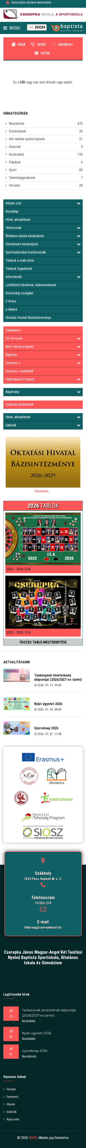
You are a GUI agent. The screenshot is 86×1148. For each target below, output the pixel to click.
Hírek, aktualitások (18, 219)
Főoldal (11, 1089)
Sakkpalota (13, 330)
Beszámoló (16, 123)
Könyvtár (15, 147)
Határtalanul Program (20, 379)
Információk (14, 277)
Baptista (11, 355)
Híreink (11, 1104)
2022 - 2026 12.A (18, 569)
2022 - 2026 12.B (18, 632)
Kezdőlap (12, 211)
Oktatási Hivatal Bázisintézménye (28, 318)
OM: (36, 27)
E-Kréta (11, 301)
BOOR (33, 1138)
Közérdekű (16, 154)
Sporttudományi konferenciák (26, 252)
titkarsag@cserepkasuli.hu (43, 927)
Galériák (11, 425)
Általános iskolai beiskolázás (25, 236)
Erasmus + (13, 363)
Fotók (45, 53)
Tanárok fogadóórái (19, 269)
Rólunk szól (13, 203)
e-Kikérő (11, 309)
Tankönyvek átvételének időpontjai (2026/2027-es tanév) (58, 677)
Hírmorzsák (13, 228)
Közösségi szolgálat (19, 293)
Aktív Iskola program (20, 346)
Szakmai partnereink (20, 404)
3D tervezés (14, 338)
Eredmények (17, 131)
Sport (41, 44)
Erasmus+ (65, 44)
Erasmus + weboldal (19, 371)
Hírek (21, 44)
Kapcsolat (13, 1119)
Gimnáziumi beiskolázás (22, 244)
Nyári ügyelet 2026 (48, 704)
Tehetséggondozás (22, 178)
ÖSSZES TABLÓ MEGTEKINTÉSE (43, 642)
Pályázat (15, 162)
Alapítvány (12, 392)
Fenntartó (13, 1097)
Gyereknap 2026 (46, 728)
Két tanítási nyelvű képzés (27, 139)
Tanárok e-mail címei (20, 260)
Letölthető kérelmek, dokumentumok (31, 285)
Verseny (14, 185)
